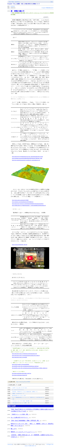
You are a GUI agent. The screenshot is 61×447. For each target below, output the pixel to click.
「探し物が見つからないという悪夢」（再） (21, 402)
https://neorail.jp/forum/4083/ (23, 381)
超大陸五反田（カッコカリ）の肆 (18, 395)
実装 (13, 12)
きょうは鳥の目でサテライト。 (20, 417)
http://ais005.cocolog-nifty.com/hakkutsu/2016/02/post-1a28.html (25, 366)
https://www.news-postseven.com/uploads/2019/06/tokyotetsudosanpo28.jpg (27, 203)
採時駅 (13, 14)
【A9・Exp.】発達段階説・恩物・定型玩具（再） (25, 420)
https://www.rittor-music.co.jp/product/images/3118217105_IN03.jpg (26, 355)
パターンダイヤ (29, 12)
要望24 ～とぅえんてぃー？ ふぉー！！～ (23, 431)
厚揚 (21, 12)
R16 (52, 1)
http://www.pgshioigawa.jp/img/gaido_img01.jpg (21, 373)
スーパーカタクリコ (45, 12)
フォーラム (11, 1)
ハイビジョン (36, 12)
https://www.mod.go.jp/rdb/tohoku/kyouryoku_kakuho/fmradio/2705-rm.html (27, 156)
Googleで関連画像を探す (48, 7)
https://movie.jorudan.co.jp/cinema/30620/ (20, 364)
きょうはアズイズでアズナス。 (18, 389)
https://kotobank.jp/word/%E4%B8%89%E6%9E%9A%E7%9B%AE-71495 (27, 158)
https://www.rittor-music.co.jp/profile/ (19, 357)
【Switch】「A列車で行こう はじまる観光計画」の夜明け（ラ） (25, 391)
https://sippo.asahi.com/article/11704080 (20, 200)
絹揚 (24, 12)
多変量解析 (17, 12)
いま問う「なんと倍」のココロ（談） (19, 387)
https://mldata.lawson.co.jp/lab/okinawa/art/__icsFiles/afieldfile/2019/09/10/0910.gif (29, 205)
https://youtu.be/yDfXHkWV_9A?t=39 (19, 244)
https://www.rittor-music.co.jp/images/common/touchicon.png (24, 353)
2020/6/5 (13, 6)
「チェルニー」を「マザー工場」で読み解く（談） (22, 400)
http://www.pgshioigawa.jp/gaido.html (19, 375)
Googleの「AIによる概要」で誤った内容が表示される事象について (23, 3)
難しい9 (13, 428)
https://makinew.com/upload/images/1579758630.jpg (22, 201)
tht (27, 411)
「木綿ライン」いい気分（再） (20, 414)
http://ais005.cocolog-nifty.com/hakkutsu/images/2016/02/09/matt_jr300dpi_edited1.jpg (29, 368)
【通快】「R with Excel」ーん (18, 393)
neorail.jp (17, 1)
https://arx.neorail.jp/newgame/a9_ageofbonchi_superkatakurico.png (26, 160)
